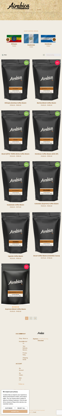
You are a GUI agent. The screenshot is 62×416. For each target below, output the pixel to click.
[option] (10, 41)
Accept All (15, 411)
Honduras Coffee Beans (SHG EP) (46, 154)
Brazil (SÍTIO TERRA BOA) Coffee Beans (15, 154)
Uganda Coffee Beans (15, 256)
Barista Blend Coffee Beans (46, 103)
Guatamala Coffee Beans (15, 205)
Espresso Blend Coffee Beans (15, 309)
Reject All (21, 408)
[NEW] (15, 80)
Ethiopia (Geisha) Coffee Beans (15, 103)
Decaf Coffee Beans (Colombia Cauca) (46, 256)
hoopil (34, 412)
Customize (8, 408)
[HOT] (46, 80)
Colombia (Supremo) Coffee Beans (47, 203)
